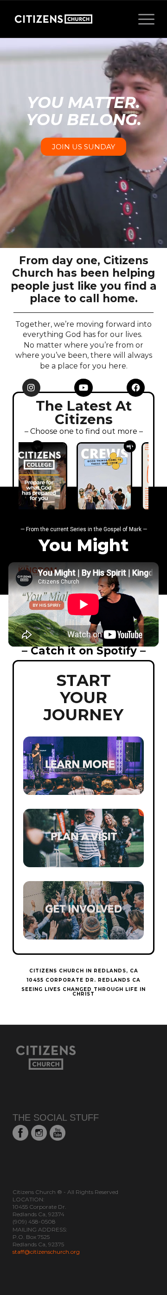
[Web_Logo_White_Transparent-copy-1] (69, 19)
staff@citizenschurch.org (46, 1251)
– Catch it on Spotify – (84, 650)
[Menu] (141, 19)
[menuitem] (141, 19)
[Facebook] (136, 388)
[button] (37, 446)
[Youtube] (83, 388)
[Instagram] (31, 388)
